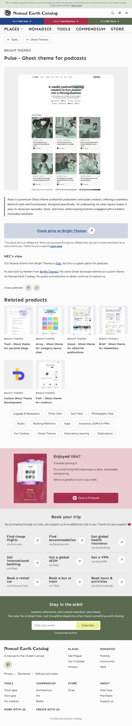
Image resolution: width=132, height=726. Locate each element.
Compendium (46, 683)
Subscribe (88, 625)
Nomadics (107, 649)
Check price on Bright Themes (61, 231)
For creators (11, 701)
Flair (58, 263)
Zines (71, 690)
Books (39, 701)
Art (38, 695)
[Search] (113, 13)
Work (103, 666)
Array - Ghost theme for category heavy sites (49, 348)
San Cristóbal (76, 661)
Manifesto (106, 695)
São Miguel (75, 655)
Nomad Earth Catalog (70, 718)
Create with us (48, 709)
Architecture (44, 690)
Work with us (15, 709)
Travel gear (10, 690)
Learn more (56, 246)
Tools (8, 683)
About (105, 683)
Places (73, 649)
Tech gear (10, 695)
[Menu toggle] (126, 13)
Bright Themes (49, 271)
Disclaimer (24, 673)
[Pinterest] (8, 665)
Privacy (8, 673)
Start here (106, 690)
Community (107, 661)
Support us (106, 701)
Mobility (105, 655)
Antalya (72, 666)
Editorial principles (46, 673)
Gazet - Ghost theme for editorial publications (81, 348)
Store (72, 683)
